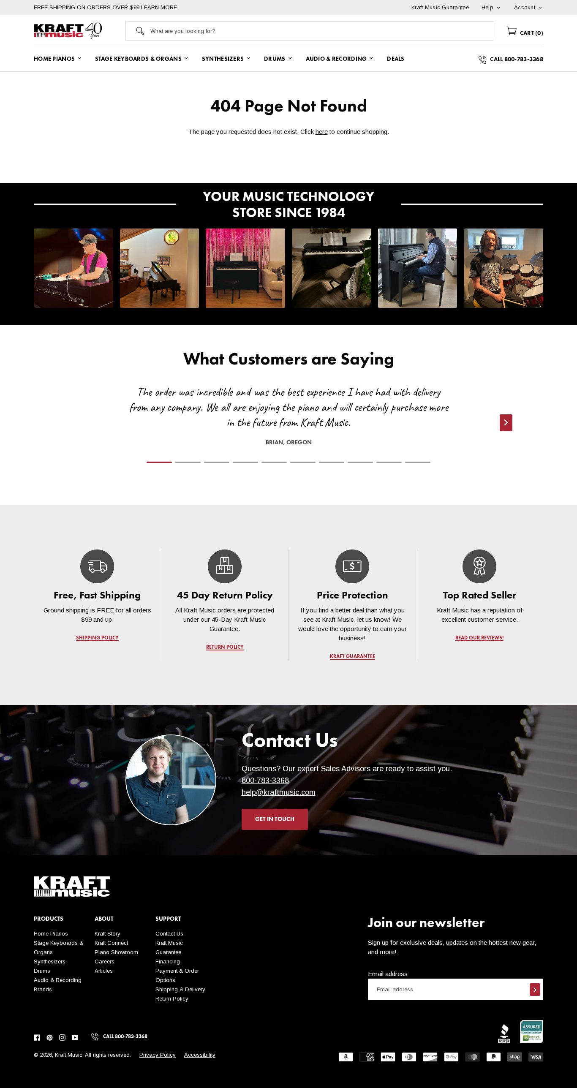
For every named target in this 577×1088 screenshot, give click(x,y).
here (322, 131)
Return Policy (171, 999)
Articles (104, 971)
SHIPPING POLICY (97, 638)
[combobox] (322, 31)
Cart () (530, 33)
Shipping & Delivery (180, 989)
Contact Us (169, 933)
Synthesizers (49, 961)
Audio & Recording (58, 980)
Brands (43, 989)
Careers (104, 961)
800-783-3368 (265, 780)
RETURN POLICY (225, 647)
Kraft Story (107, 933)
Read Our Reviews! (480, 638)
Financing (167, 961)
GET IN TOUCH (274, 819)
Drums (42, 971)
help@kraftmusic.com (279, 792)
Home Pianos (51, 933)
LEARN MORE (159, 7)
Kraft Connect (111, 943)
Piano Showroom (116, 952)
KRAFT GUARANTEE (352, 656)
